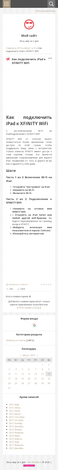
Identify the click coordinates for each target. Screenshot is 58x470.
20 (29, 378)
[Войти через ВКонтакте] (23, 325)
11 (16, 373)
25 (16, 383)
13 (29, 373)
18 (16, 378)
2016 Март (14, 435)
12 (22, 373)
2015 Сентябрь (17, 417)
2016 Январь (15, 429)
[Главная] (29, 28)
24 (9, 383)
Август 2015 (29, 355)
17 (9, 378)
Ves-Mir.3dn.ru (34, 462)
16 (34, 48)
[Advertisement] (32, 88)
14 (35, 373)
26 (22, 383)
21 (35, 378)
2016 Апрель (15, 438)
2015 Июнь (14, 407)
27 (29, 383)
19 (22, 378)
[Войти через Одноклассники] (39, 325)
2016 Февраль (16, 432)
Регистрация (42, 10)
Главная (10, 48)
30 (49, 383)
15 (42, 373)
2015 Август (15, 413)
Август (27, 48)
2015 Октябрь (16, 420)
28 (35, 383)
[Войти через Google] (34, 325)
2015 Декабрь (16, 426)
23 (49, 378)
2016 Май (14, 441)
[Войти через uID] (18, 325)
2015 (19, 48)
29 (42, 383)
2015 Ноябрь (16, 423)
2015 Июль (14, 410)
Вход (52, 10)
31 (9, 387)
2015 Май (14, 404)
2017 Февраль (16, 445)
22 (42, 378)
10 (9, 373)
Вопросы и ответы (18, 284)
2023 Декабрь (16, 448)
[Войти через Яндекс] (29, 325)
